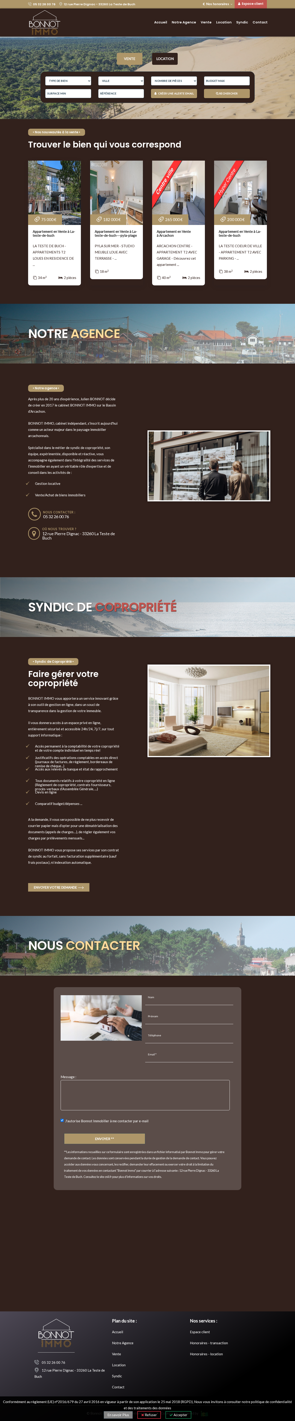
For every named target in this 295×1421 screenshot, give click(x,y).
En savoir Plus (118, 1415)
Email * (152, 1054)
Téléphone (154, 1035)
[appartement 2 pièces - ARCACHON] (178, 193)
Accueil (160, 22)
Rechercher (228, 93)
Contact (260, 22)
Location (224, 22)
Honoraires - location (206, 1354)
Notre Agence (184, 22)
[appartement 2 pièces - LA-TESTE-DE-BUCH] (54, 193)
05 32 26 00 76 (44, 4)
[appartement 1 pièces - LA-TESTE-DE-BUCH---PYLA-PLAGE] (116, 193)
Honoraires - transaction (209, 1343)
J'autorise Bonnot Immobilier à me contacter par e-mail (106, 1121)
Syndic (242, 22)
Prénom (153, 1016)
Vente (206, 22)
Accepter (180, 1415)
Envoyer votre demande (56, 887)
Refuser (150, 1415)
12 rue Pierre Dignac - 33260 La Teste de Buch (98, 4)
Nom (151, 997)
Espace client (200, 1332)
